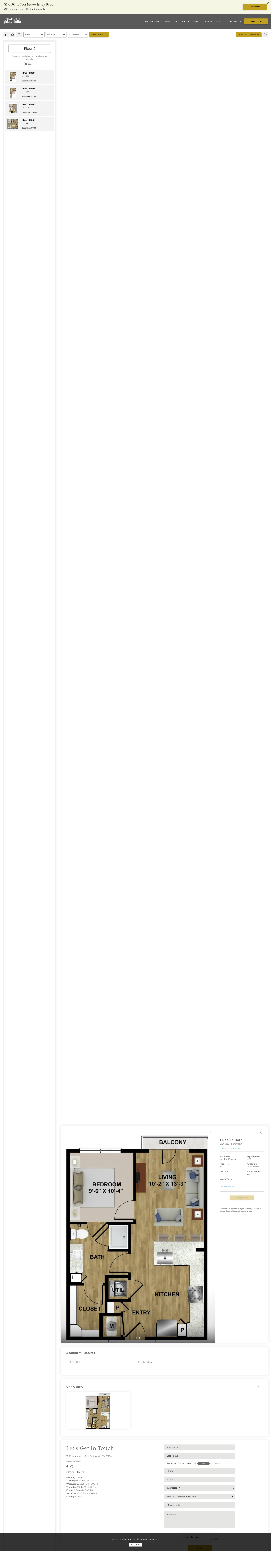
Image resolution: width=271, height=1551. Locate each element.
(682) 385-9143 (73, 1461)
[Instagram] (71, 1466)
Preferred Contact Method (181, 1463)
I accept (135, 1545)
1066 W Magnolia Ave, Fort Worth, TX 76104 (89, 1456)
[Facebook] (67, 1466)
